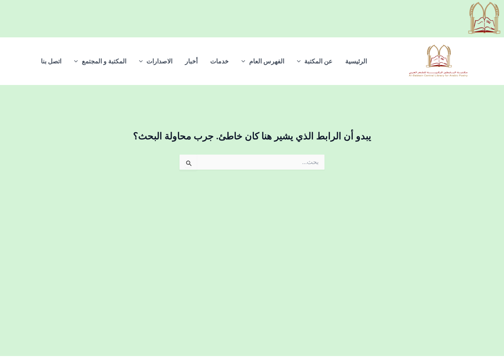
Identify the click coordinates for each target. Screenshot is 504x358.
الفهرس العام (266, 61)
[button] (301, 61)
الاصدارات (159, 61)
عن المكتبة (318, 61)
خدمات (219, 61)
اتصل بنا (51, 61)
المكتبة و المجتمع (104, 61)
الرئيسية (356, 61)
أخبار (191, 61)
